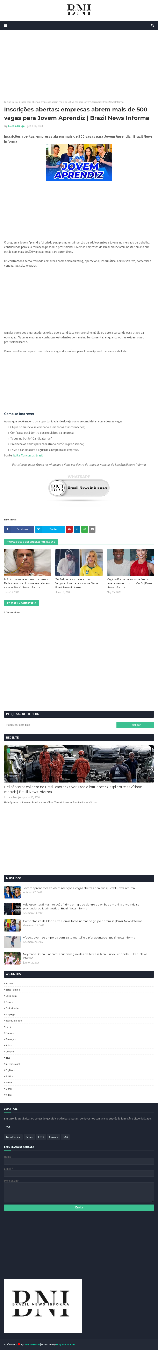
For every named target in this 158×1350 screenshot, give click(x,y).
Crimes (9, 1002)
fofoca (9, 1045)
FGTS (8, 1026)
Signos (9, 1088)
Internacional (13, 1063)
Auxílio (9, 983)
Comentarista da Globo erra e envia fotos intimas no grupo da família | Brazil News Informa (82, 921)
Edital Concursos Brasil (28, 455)
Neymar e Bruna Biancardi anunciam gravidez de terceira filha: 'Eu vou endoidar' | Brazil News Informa (85, 956)
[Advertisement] (79, 65)
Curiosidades (12, 1008)
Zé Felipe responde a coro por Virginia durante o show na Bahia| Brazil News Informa (77, 583)
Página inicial (11, 101)
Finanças (10, 1039)
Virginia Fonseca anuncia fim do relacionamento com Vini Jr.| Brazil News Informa (129, 583)
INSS (8, 1057)
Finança (10, 1032)
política (9, 1076)
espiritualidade (14, 1020)
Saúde (9, 1082)
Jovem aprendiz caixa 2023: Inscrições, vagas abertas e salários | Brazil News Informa (79, 888)
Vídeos (9, 1094)
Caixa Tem (11, 995)
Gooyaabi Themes (65, 1344)
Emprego (10, 1014)
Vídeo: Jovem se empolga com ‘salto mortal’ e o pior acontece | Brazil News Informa (79, 937)
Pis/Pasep (10, 1070)
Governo (10, 1051)
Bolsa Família (13, 989)
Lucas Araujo (16, 126)
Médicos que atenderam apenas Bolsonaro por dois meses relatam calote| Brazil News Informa (27, 583)
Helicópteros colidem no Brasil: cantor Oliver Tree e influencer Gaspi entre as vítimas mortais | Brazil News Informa (73, 789)
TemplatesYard (32, 1344)
